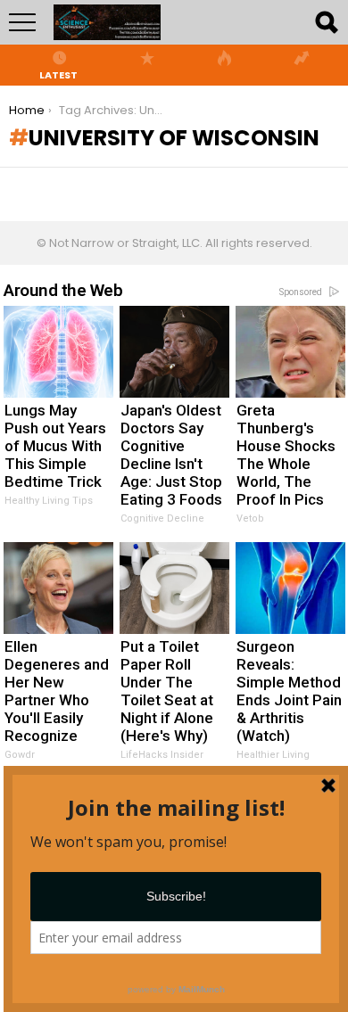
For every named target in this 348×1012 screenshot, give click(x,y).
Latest (58, 74)
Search (325, 22)
